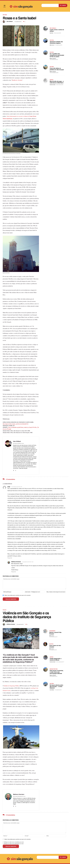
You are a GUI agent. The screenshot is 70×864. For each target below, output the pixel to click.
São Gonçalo (53, 28)
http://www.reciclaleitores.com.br (18, 443)
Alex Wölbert (10, 21)
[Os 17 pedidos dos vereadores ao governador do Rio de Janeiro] (45, 52)
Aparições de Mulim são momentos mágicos (56, 42)
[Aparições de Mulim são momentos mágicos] (45, 40)
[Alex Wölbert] (4, 21)
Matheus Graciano (53, 58)
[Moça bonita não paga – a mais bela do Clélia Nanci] (45, 80)
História (5, 14)
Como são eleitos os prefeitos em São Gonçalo (57, 68)
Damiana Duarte (52, 84)
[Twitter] (15, 470)
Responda (10, 558)
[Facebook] (13, 470)
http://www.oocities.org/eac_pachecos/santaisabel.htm (15, 424)
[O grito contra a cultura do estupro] (45, 28)
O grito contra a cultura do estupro (57, 30)
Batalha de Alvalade (17, 80)
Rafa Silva (51, 33)
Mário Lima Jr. (52, 45)
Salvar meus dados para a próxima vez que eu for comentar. (17, 595)
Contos (51, 79)
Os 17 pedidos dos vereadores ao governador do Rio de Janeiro (57, 55)
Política (52, 40)
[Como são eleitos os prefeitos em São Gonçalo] (45, 67)
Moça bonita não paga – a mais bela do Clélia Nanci (57, 82)
